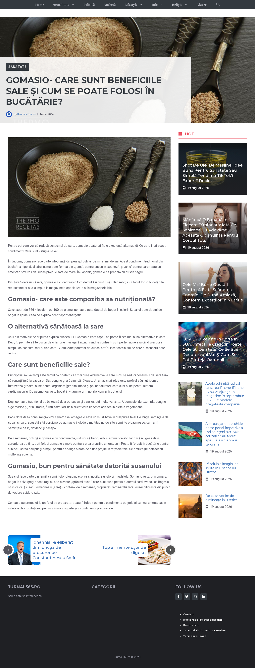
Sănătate (17, 67)
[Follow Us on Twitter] (187, 596)
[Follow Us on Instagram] (195, 596)
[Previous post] (8, 550)
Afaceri (202, 5)
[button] (218, 4)
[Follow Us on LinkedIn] (203, 596)
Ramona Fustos (26, 114)
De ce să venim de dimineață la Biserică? (222, 498)
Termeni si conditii (197, 636)
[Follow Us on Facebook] (178, 596)
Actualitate (61, 5)
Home (39, 5)
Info (155, 5)
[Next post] (171, 550)
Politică (89, 5)
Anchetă (110, 5)
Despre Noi (191, 625)
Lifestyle (131, 5)
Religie (177, 5)
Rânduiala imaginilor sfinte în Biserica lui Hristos (221, 468)
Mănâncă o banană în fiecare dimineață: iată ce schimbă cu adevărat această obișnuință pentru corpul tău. (210, 230)
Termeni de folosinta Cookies (204, 630)
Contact (188, 614)
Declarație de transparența (203, 619)
